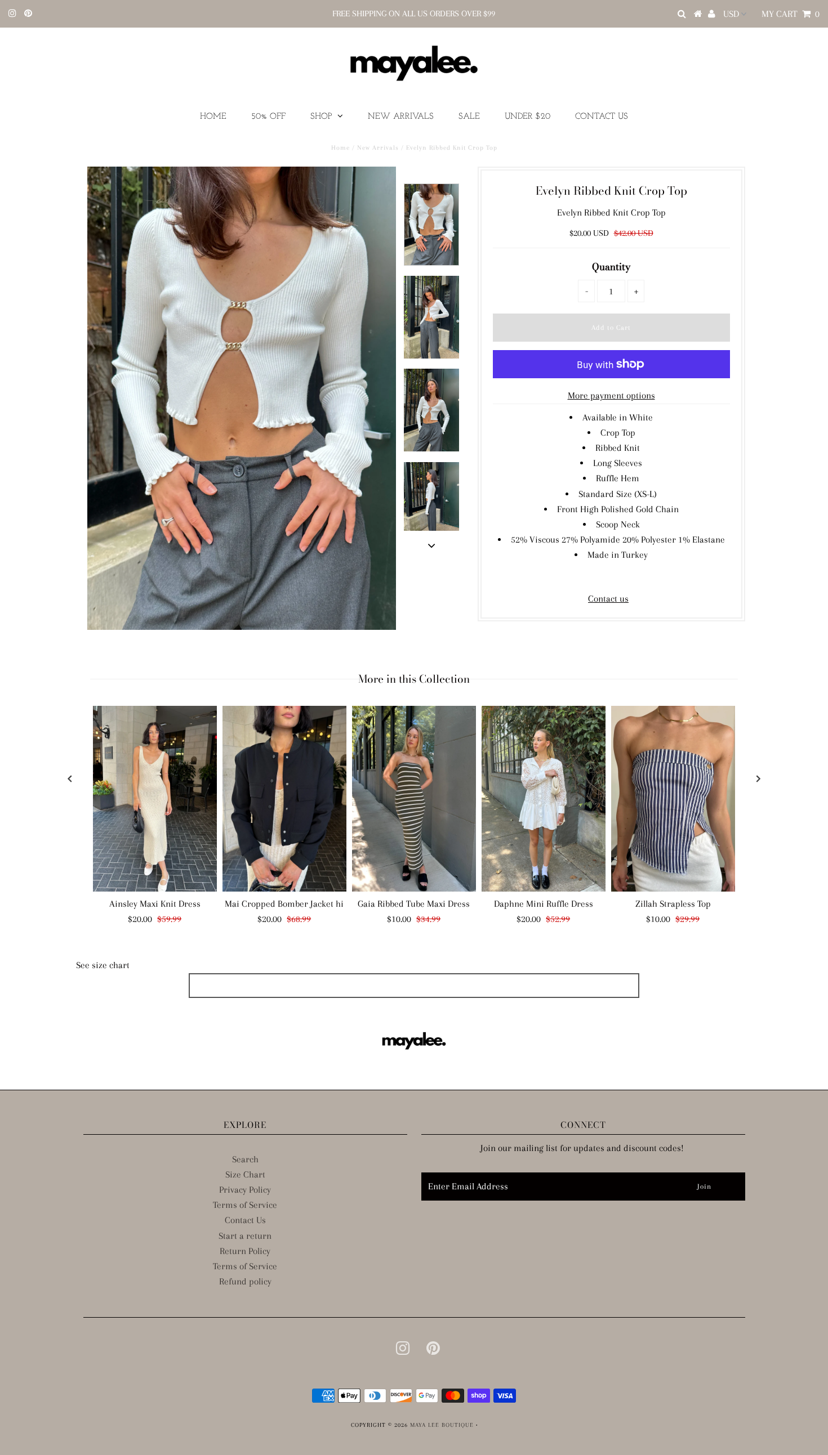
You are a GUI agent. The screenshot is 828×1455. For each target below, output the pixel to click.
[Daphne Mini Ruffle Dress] (544, 799)
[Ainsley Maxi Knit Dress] (155, 799)
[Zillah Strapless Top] (673, 799)
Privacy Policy (245, 1189)
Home (213, 117)
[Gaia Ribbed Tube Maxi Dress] (414, 799)
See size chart (103, 965)
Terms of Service (245, 1204)
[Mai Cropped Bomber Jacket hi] (284, 799)
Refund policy (245, 1281)
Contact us (608, 598)
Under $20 (527, 117)
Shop (321, 117)
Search (245, 1159)
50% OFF (268, 117)
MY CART (791, 13)
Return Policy (245, 1251)
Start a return (245, 1235)
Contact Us (601, 117)
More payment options (611, 395)
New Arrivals (401, 117)
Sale (469, 117)
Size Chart (245, 1174)
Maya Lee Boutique (442, 1425)
